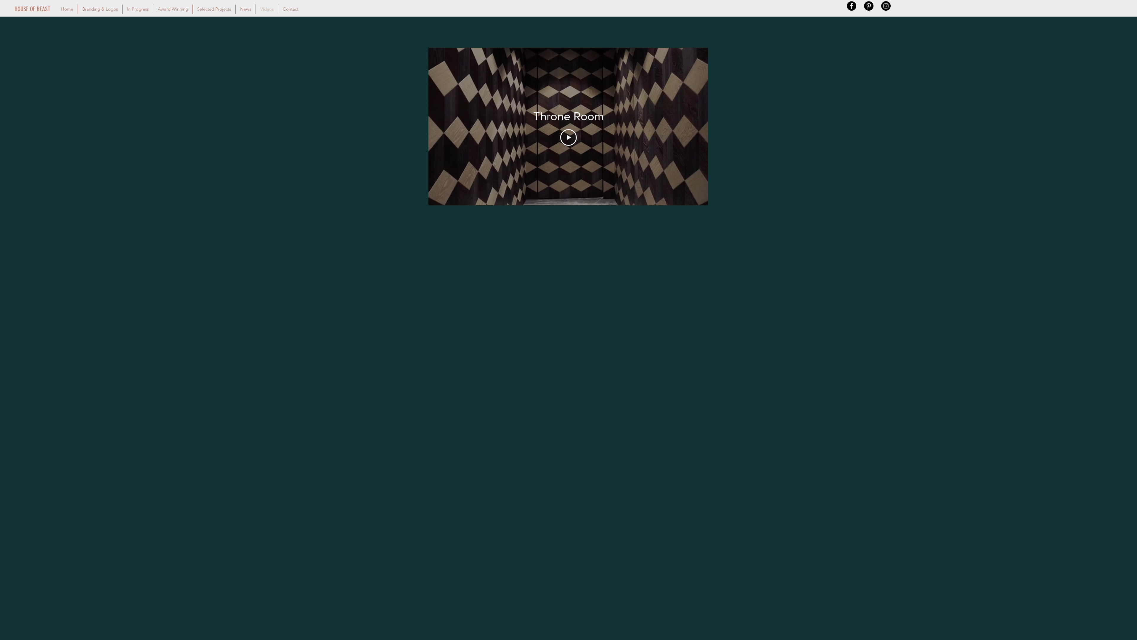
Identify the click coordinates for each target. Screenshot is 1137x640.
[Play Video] (568, 137)
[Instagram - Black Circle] (886, 6)
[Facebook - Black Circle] (851, 6)
